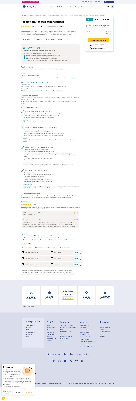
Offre (48, 325)
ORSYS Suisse (28, 334)
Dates (60, 39)
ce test (73, 78)
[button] (3, 398)
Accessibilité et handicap (86, 344)
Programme (38, 39)
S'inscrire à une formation (50, 335)
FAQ (101, 325)
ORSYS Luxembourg (30, 332)
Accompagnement (51, 327)
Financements (50, 332)
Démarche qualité (84, 332)
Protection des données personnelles (51, 383)
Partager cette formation (98, 48)
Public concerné (27, 67)
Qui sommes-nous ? (85, 325)
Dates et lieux (26, 243)
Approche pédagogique (86, 329)
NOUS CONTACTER (95, 2)
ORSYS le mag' (28, 337)
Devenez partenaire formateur (87, 341)
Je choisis (18, 392)
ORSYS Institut (28, 327)
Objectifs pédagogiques (35, 48)
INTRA (97, 19)
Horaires (24, 234)
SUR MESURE (105, 19)
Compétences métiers (65, 331)
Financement (50, 39)
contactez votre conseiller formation (62, 197)
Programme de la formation (31, 107)
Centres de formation (85, 337)
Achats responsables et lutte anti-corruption (78, 15)
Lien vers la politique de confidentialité (11, 386)
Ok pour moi (29, 392)
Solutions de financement (30, 194)
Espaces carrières (84, 339)
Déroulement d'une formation (51, 339)
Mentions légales (35, 383)
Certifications (50, 329)
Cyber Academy (64, 338)
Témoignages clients (105, 331)
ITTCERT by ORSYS (30, 325)
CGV (64, 383)
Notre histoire (83, 327)
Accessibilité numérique (86, 346)
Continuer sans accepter (7, 392)
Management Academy (66, 336)
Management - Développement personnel (37, 15)
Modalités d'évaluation (29, 95)
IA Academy (63, 334)
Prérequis (24, 73)
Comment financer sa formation (43, 197)
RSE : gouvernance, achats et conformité (57, 15)
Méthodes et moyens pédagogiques (34, 82)
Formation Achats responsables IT (97, 15)
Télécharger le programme (98, 44)
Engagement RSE (84, 334)
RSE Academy (63, 341)
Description (26, 39)
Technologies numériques (66, 325)
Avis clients (25, 202)
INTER (89, 19)
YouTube (102, 336)
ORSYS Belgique (29, 329)
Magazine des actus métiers (105, 328)
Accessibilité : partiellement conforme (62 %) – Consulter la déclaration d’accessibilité (91, 383)
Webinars (102, 334)
